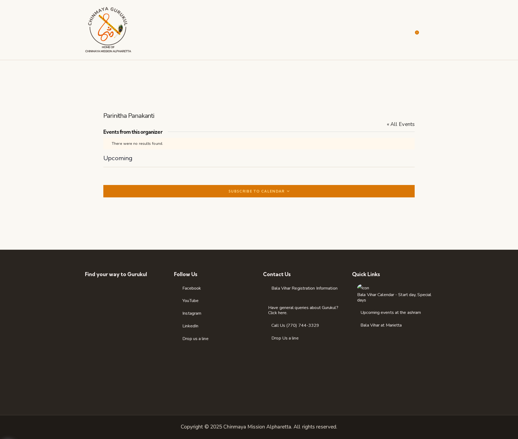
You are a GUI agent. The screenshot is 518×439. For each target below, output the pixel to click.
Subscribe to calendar (257, 191)
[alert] (259, 143)
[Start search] (429, 30)
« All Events (401, 124)
